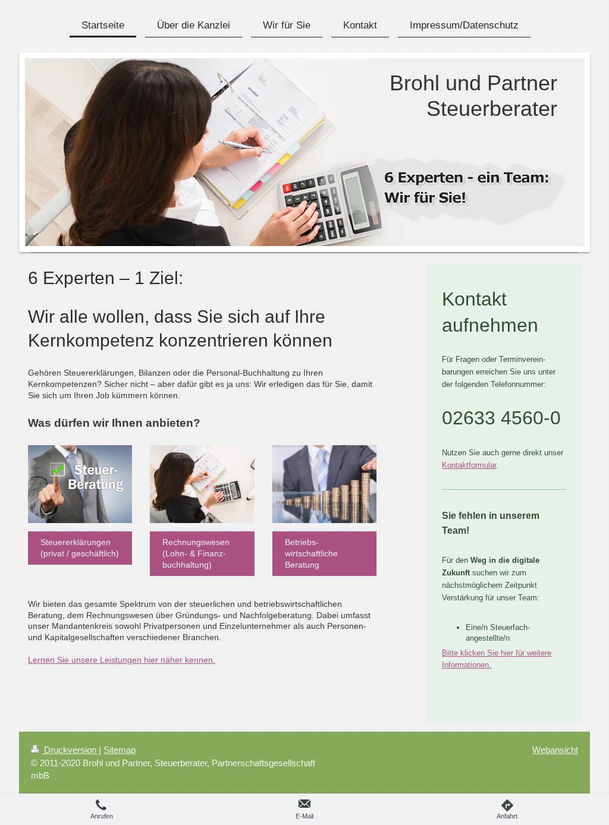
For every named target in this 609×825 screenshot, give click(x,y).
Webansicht (555, 750)
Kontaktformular (469, 465)
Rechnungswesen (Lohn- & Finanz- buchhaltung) (196, 553)
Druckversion (70, 750)
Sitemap (119, 750)
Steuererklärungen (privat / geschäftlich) (79, 547)
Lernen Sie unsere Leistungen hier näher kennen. (121, 660)
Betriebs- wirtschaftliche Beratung (311, 553)
